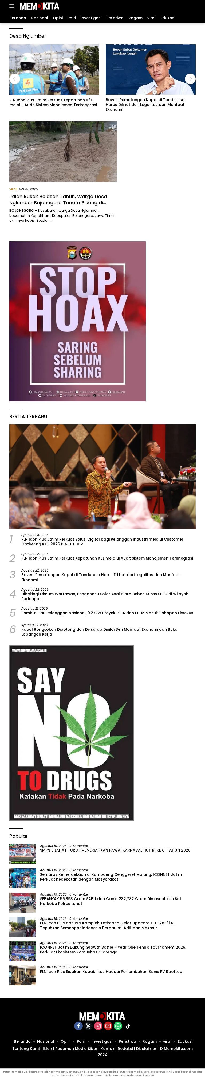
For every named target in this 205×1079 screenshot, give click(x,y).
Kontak (108, 1048)
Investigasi (102, 1041)
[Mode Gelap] (184, 6)
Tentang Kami (26, 1048)
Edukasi (185, 1041)
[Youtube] (108, 1026)
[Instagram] (98, 1026)
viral (13, 188)
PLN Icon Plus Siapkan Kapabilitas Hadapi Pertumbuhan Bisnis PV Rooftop (111, 971)
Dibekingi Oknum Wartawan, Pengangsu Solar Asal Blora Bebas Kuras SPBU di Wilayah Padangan (104, 596)
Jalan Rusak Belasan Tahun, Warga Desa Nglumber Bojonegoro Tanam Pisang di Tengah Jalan (58, 202)
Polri (81, 1041)
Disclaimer (146, 1048)
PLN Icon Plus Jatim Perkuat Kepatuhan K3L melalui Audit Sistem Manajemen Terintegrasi (53, 102)
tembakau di (20, 1071)
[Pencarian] (193, 6)
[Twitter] (88, 1026)
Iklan (47, 1048)
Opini (65, 1041)
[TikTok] (128, 1026)
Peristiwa (127, 1041)
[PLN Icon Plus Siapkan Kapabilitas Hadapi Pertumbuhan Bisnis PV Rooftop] (22, 975)
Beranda (22, 1041)
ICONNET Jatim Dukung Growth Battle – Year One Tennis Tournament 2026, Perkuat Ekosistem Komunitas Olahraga (113, 949)
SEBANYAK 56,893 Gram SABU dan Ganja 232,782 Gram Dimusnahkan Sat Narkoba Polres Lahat (110, 901)
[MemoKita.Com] (39, 6)
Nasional (45, 1041)
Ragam (150, 1041)
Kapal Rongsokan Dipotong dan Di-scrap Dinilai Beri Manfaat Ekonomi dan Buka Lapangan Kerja (99, 632)
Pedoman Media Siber (76, 1048)
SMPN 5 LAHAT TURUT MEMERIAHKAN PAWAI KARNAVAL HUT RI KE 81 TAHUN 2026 (115, 850)
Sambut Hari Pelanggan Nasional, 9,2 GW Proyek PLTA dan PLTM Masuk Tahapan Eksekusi (107, 612)
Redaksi (125, 1048)
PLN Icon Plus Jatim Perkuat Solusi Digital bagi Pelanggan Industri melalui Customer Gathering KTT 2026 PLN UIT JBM (102, 541)
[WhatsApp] (118, 1026)
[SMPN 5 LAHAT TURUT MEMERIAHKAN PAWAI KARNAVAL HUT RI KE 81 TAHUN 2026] (22, 854)
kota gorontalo (159, 1071)
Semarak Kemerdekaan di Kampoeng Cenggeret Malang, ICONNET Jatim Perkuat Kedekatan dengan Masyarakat (111, 877)
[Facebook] (78, 1026)
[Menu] (13, 6)
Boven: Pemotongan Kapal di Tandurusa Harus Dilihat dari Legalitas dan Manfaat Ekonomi (145, 104)
